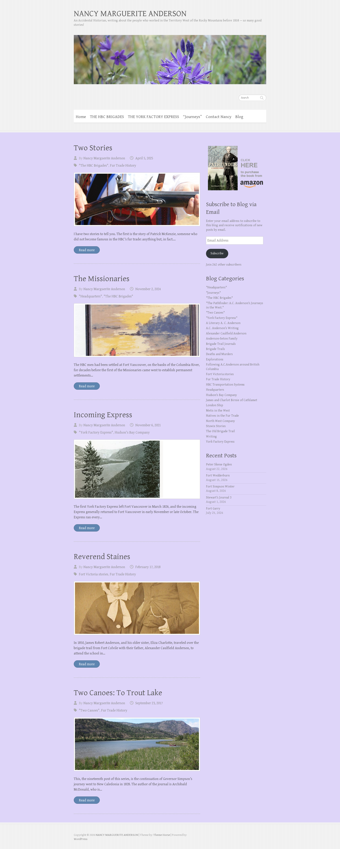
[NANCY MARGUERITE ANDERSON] (170, 57)
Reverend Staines (102, 556)
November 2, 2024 (148, 289)
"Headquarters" (90, 296)
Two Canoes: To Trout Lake (118, 692)
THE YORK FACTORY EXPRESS (153, 116)
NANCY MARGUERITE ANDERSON (130, 13)
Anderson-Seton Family (221, 339)
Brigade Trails (215, 349)
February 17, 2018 (148, 567)
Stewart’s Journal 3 (219, 497)
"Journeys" (213, 293)
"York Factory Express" (96, 432)
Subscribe (217, 253)
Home (81, 116)
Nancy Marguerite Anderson (104, 158)
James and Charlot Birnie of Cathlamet (231, 400)
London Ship (214, 405)
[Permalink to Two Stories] (137, 199)
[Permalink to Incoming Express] (137, 469)
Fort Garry (213, 508)
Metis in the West (218, 411)
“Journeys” (192, 116)
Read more (87, 250)
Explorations (214, 359)
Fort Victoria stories (93, 574)
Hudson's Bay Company (132, 432)
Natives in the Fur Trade (222, 416)
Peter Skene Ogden (219, 464)
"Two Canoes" (89, 710)
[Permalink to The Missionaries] (137, 330)
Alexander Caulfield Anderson (226, 333)
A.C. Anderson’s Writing (222, 328)
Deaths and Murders (219, 354)
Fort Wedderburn (218, 475)
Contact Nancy (218, 116)
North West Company (220, 421)
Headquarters (215, 390)
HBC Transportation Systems (225, 385)
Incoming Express (103, 414)
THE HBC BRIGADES (107, 116)
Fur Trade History (123, 165)
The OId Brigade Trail (220, 431)
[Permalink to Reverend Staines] (137, 608)
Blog (239, 116)
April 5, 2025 (144, 158)
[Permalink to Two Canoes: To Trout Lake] (137, 744)
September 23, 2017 (149, 703)
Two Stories (93, 147)
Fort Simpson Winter (220, 486)
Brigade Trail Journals (221, 344)
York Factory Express (220, 442)
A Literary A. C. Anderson (223, 323)
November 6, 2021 (148, 425)
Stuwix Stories (216, 426)
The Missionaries (101, 278)
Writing (211, 436)
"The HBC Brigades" (93, 165)
